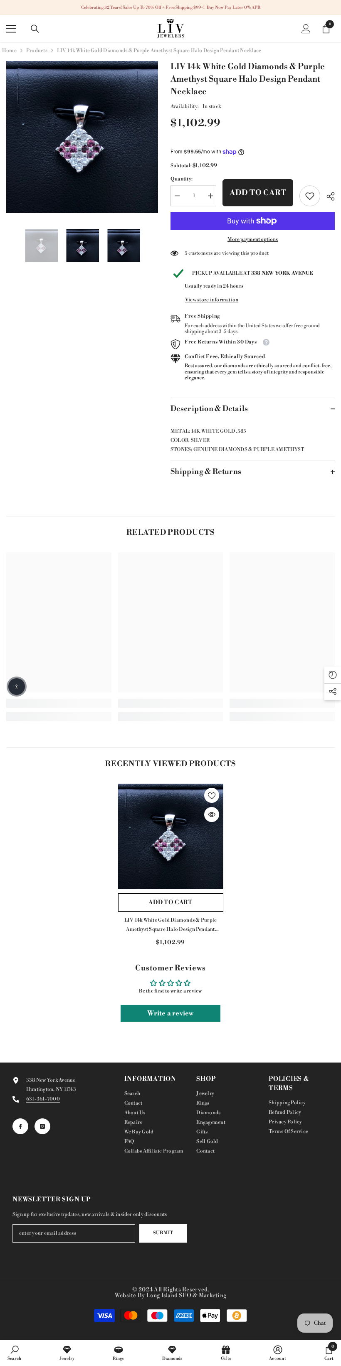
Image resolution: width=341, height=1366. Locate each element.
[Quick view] (211, 814)
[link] (309, 195)
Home (9, 51)
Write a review (170, 1013)
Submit (163, 1233)
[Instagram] (42, 1126)
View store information (211, 300)
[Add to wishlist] (211, 795)
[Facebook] (20, 1126)
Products (36, 51)
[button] (17, 687)
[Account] (306, 28)
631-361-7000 (43, 1099)
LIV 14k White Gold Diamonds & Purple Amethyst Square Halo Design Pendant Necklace (170, 925)
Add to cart (258, 193)
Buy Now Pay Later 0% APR (233, 7)
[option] (82, 137)
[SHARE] (327, 196)
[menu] (11, 29)
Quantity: (181, 179)
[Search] (35, 29)
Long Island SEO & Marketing (186, 1295)
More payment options (252, 239)
